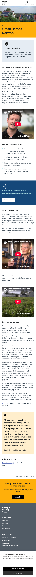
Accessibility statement (10, 546)
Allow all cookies (18, 569)
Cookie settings (18, 573)
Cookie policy (6, 543)
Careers (5, 523)
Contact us (6, 521)
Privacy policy (6, 540)
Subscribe (18, 497)
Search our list (7, 463)
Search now (8, 200)
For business (6, 529)
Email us (5, 403)
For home (5, 526)
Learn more (6, 564)
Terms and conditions (9, 538)
